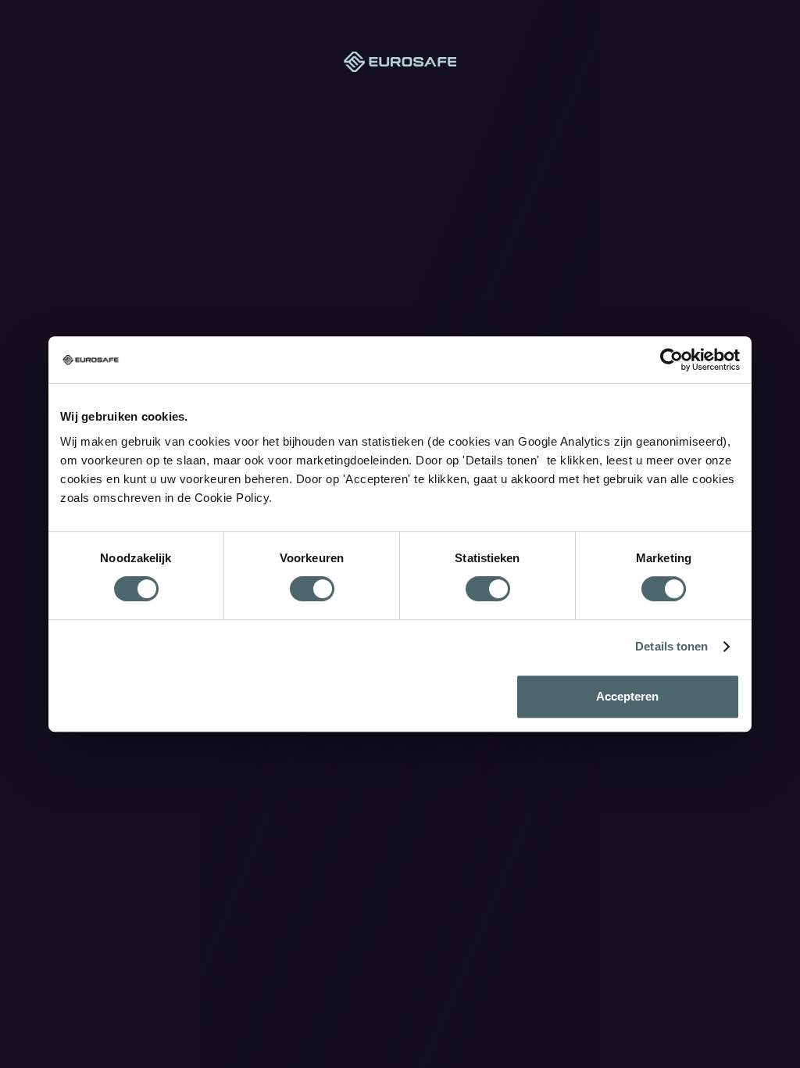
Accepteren (627, 696)
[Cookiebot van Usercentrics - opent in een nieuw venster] (671, 359)
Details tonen (671, 646)
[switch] (312, 588)
